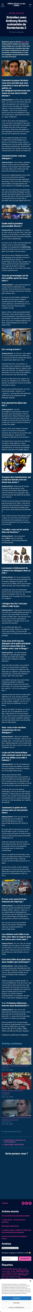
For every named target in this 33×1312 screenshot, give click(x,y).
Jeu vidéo (12, 13)
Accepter (16, 1298)
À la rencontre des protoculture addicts (16, 1216)
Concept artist (22, 1271)
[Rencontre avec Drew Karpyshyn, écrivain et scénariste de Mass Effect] (16, 1108)
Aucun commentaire (18, 32)
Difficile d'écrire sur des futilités (16, 4)
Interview (7, 1131)
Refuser (16, 1303)
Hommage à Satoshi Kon (10, 1226)
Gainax (14, 1275)
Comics (13, 1271)
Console (4, 1273)
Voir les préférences (16, 1307)
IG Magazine (25, 1278)
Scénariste (13, 1131)
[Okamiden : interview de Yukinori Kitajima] (16, 1056)
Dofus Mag (14, 1273)
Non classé (20, 13)
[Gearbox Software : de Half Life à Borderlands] (16, 1080)
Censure (25, 1269)
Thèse (19, 1131)
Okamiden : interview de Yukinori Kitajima (15, 1066)
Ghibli (3, 1276)
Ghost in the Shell (10, 1276)
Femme (27, 1273)
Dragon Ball (21, 1273)
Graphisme (17, 1276)
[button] (30, 1281)
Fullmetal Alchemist (7, 1275)
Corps (8, 1273)
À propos (5, 1203)
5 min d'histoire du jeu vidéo (12, 1269)
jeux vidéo (25, 42)
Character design (6, 1271)
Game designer (22, 1275)
